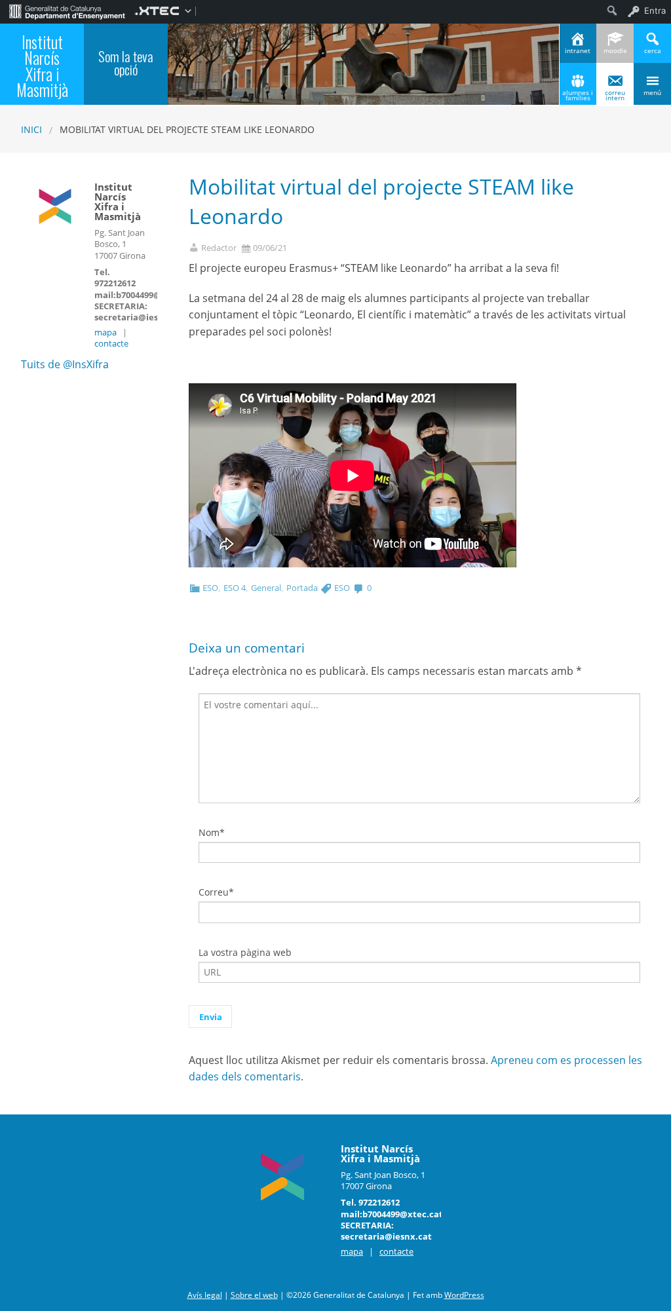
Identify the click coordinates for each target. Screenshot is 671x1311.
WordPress (464, 1295)
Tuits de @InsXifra (65, 364)
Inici (31, 129)
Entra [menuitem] (655, 10)
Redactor (219, 248)
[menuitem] (67, 10)
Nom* (212, 832)
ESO (210, 588)
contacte (111, 343)
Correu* (216, 892)
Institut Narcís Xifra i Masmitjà (42, 66)
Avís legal (204, 1295)
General (266, 588)
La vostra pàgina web (245, 952)
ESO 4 (234, 588)
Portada (302, 588)
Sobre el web (254, 1295)
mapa (105, 332)
